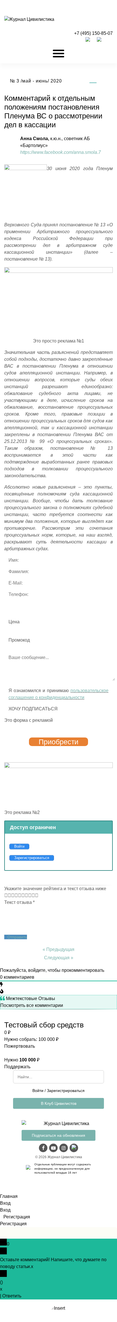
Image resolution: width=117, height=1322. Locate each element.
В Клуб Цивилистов (58, 1103)
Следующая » (58, 957)
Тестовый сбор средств (44, 1025)
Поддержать (17, 1066)
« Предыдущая (58, 949)
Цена (14, 621)
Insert (59, 1308)
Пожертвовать (19, 1046)
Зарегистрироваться (66, 1090)
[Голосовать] (7, 895)
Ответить (11, 1295)
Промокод (19, 640)
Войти (37, 1090)
